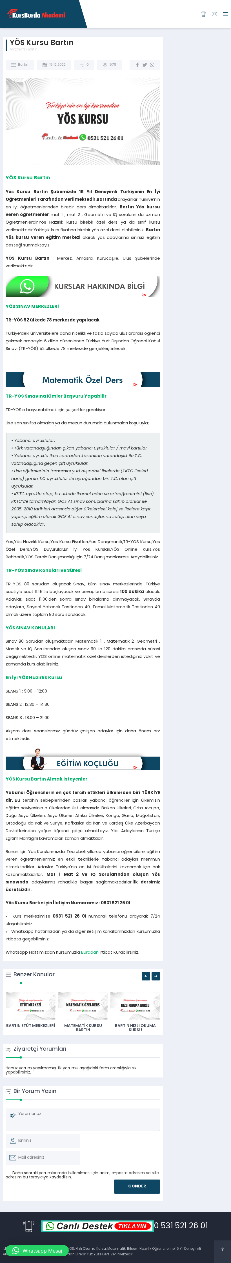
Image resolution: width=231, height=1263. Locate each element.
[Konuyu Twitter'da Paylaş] (145, 65)
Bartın (32, 49)
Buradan (90, 953)
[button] (37, 1250)
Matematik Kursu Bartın (83, 1028)
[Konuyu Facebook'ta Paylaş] (137, 65)
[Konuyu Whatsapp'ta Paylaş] (152, 65)
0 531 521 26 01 (181, 1226)
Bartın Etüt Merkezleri (30, 1026)
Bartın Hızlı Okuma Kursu (135, 1028)
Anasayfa (17, 49)
